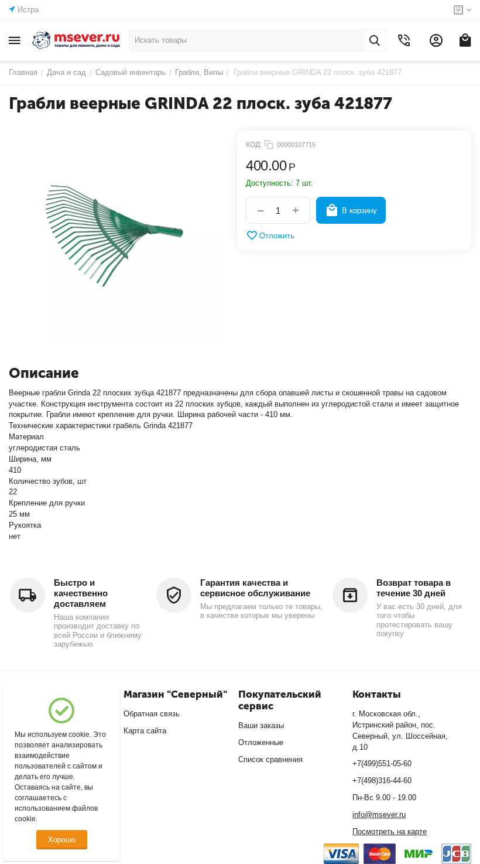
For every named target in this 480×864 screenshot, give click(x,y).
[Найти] (374, 40)
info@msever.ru (379, 814)
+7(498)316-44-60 (382, 780)
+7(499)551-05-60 (382, 763)
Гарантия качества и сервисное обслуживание (255, 588)
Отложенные (260, 742)
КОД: (254, 145)
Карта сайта (145, 730)
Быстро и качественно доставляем (81, 593)
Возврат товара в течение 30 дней (413, 588)
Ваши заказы (261, 725)
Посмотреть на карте (389, 831)
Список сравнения (270, 759)
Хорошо (62, 839)
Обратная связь (152, 713)
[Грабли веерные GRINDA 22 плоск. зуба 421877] (114, 236)
